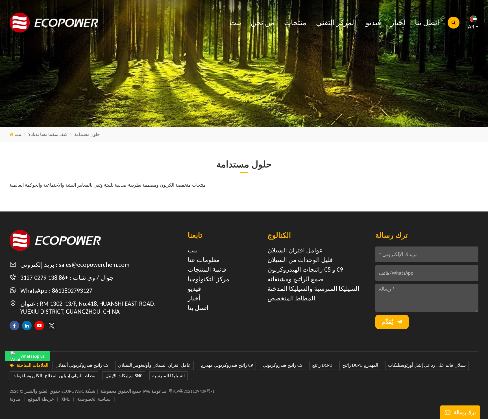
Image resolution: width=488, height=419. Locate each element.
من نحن (262, 22)
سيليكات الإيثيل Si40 (123, 375)
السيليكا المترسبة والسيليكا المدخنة (313, 289)
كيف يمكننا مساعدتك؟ (47, 134)
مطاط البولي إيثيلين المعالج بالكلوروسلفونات (53, 375)
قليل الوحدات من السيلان (300, 260)
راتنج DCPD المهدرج (360, 365)
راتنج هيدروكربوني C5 (282, 365)
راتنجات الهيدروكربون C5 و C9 (305, 269)
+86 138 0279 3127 (44, 277)
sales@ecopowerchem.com (94, 265)
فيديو (373, 22)
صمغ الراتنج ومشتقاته (295, 279)
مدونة (15, 399)
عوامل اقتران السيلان (295, 250)
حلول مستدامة (87, 134)
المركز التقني (336, 22)
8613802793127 (72, 290)
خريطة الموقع (41, 399)
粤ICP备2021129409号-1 (192, 391)
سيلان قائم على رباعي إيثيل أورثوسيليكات (427, 365)
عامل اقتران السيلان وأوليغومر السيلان (154, 365)
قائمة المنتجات (207, 269)
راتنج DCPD (322, 365)
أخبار (398, 22)
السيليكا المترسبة (168, 375)
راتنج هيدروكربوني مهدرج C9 (227, 365)
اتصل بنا (427, 22)
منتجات (295, 22)
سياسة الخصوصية (93, 399)
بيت (235, 22)
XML (65, 399)
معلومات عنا (204, 260)
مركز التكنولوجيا (208, 279)
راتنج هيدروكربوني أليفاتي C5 (81, 365)
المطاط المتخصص (291, 298)
